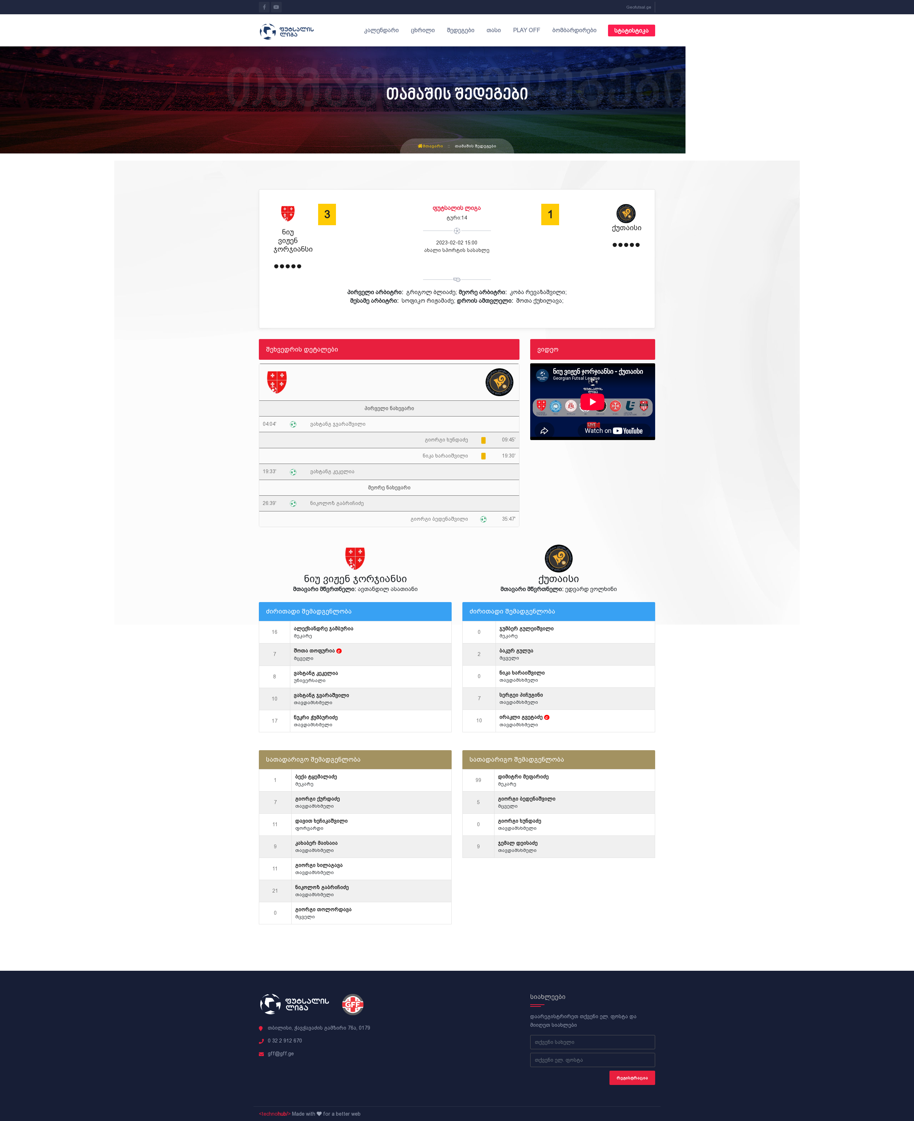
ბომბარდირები (574, 30)
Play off (526, 30)
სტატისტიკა (631, 30)
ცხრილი (423, 30)
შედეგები (460, 30)
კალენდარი (381, 30)
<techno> (275, 1114)
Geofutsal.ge (638, 7)
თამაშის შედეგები (475, 145)
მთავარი (433, 145)
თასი (494, 30)
